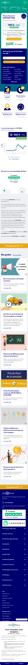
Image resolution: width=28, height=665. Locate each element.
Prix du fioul (4, 596)
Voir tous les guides (17, 255)
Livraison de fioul (6, 603)
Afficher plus (14, 81)
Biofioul (4, 600)
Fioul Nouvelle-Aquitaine (8, 559)
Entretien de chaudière (7, 598)
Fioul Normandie (6, 554)
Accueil (2, 7)
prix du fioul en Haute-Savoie (11, 34)
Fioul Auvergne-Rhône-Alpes (9, 528)
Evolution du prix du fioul (7, 605)
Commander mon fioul (12, 246)
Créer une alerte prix (14, 39)
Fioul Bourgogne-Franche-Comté (10, 569)
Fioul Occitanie (5, 549)
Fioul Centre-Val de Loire (8, 564)
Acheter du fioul (5, 593)
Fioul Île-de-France (6, 585)
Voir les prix (13, 62)
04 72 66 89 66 (9, 502)
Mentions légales (5, 616)
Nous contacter (5, 620)
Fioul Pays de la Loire (7, 580)
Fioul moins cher (5, 607)
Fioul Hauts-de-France (7, 533)
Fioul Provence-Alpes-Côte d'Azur (10, 539)
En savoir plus (7, 99)
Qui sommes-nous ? (6, 613)
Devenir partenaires (6, 618)
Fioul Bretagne (5, 575)
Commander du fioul (12, 487)
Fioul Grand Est (5, 544)
